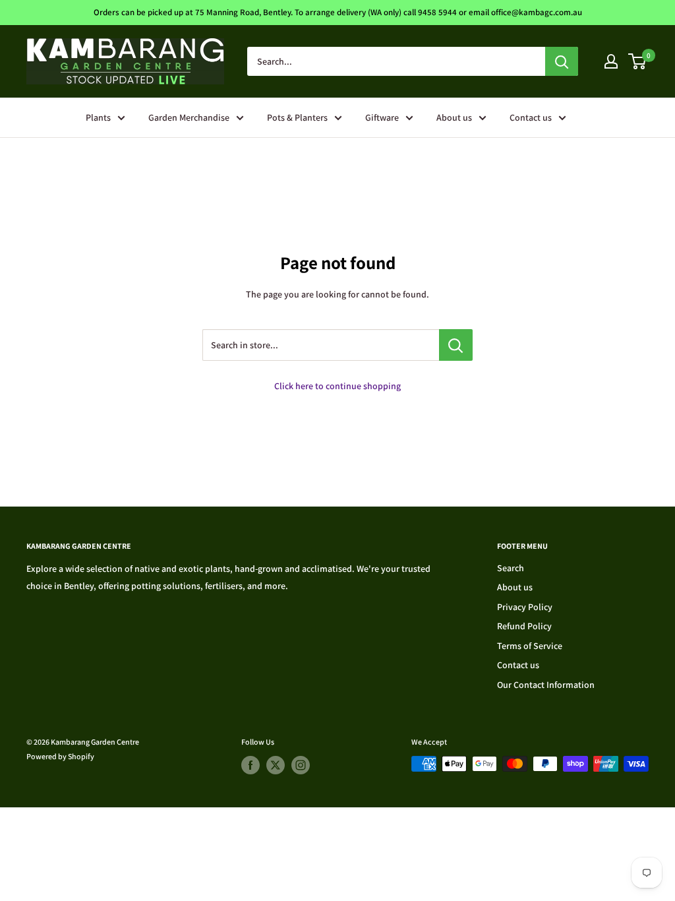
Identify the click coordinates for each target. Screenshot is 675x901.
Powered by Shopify (60, 756)
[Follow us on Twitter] (275, 765)
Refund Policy (524, 626)
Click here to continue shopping (337, 386)
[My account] (611, 61)
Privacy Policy (524, 607)
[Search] (561, 61)
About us (454, 117)
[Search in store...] (456, 345)
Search (510, 568)
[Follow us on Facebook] (250, 765)
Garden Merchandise (188, 117)
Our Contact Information (546, 685)
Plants (98, 117)
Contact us (531, 117)
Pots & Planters (297, 117)
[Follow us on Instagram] (300, 765)
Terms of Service (529, 646)
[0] (638, 61)
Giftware (382, 117)
